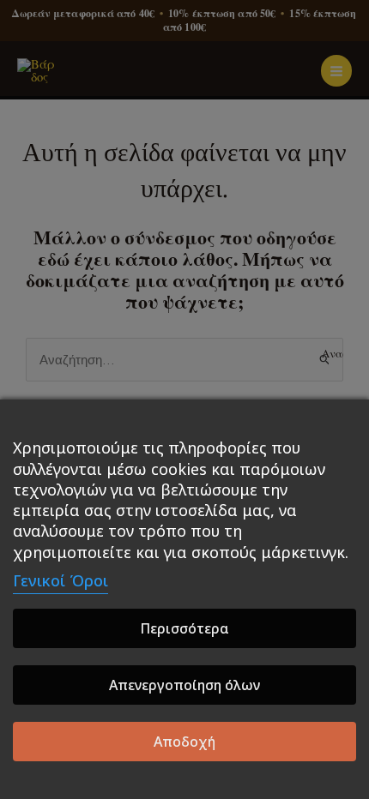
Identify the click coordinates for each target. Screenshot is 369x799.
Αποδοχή (184, 741)
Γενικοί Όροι (60, 580)
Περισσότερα (184, 628)
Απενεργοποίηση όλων (184, 685)
